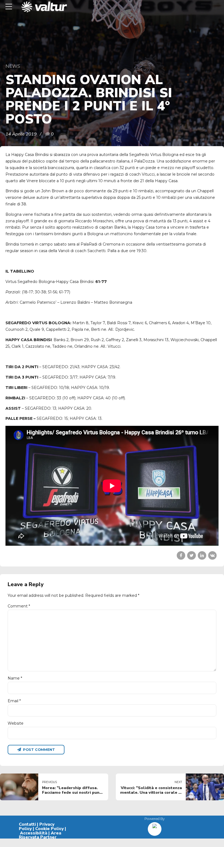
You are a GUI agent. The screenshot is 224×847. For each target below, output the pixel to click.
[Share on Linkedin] (202, 555)
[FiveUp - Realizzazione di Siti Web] (154, 827)
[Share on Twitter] (191, 555)
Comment (19, 606)
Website (15, 723)
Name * (15, 678)
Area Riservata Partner (40, 835)
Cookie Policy (49, 829)
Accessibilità (33, 833)
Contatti (27, 824)
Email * (14, 700)
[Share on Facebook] (181, 555)
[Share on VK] (212, 555)
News (12, 66)
